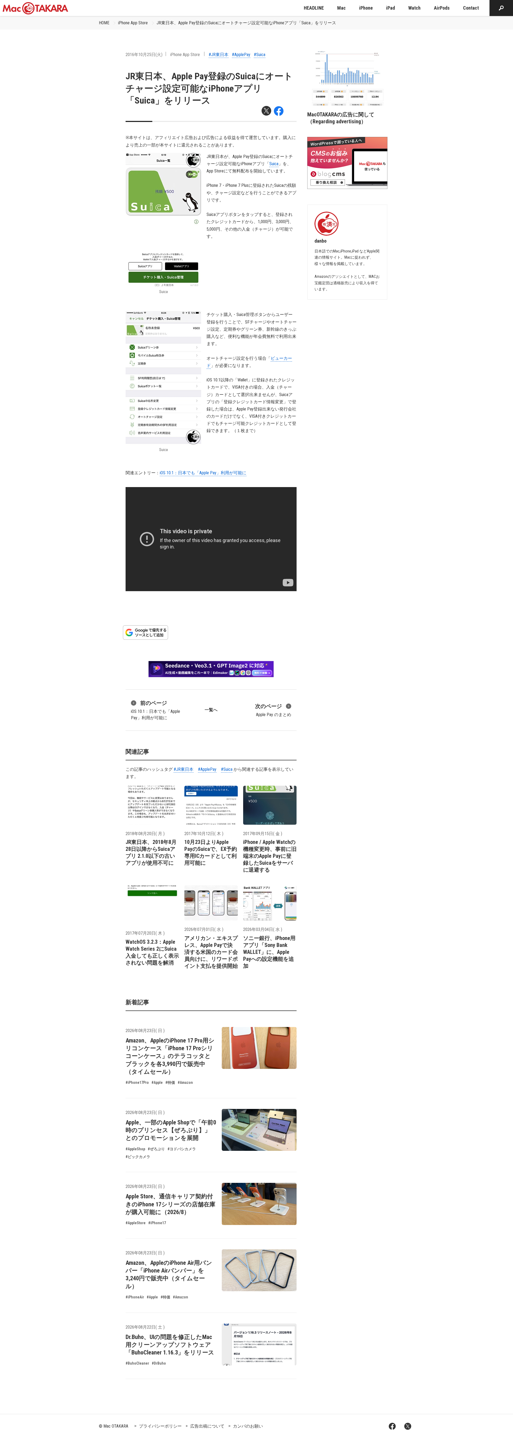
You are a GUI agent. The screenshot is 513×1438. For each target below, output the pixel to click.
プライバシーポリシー (160, 1426)
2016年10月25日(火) (144, 54)
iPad (390, 8)
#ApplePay (241, 54)
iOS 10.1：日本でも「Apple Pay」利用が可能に (203, 472)
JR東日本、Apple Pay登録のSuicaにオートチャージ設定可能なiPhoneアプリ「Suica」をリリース (246, 22)
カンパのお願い (248, 1426)
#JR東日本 (218, 54)
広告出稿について (207, 1426)
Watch (414, 8)
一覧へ (211, 709)
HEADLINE (314, 8)
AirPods (442, 8)
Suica (273, 163)
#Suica (259, 54)
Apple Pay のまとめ (273, 710)
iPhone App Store (133, 22)
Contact (471, 8)
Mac (341, 8)
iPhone (366, 8)
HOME (104, 22)
